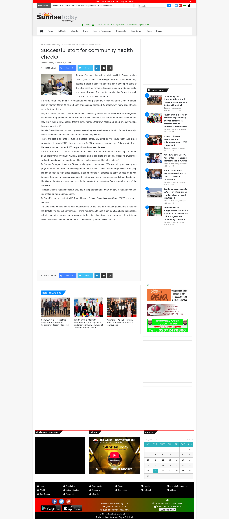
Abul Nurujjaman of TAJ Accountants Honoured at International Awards (175, 158)
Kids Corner (136, 31)
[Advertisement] (141, 15)
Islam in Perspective (102, 31)
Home (46, 44)
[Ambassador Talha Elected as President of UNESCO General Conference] (154, 174)
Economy (96, 490)
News (50, 31)
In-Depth (61, 31)
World (42, 490)
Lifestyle (74, 31)
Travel (85, 31)
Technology (123, 490)
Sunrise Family (167, 510)
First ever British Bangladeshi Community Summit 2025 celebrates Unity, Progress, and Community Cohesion (176, 213)
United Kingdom (73, 490)
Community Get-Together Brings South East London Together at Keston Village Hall (55, 322)
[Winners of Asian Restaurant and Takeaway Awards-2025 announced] (121, 307)
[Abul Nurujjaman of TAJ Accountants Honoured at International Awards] (154, 158)
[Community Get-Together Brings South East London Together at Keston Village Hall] (55, 307)
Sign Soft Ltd (126, 517)
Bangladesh (71, 486)
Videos (150, 31)
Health (146, 486)
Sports (121, 486)
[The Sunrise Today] (57, 17)
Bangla (159, 31)
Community (55, 44)
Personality (121, 31)
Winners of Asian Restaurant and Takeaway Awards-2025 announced (120, 322)
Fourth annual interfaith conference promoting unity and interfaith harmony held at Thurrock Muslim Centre (88, 324)
